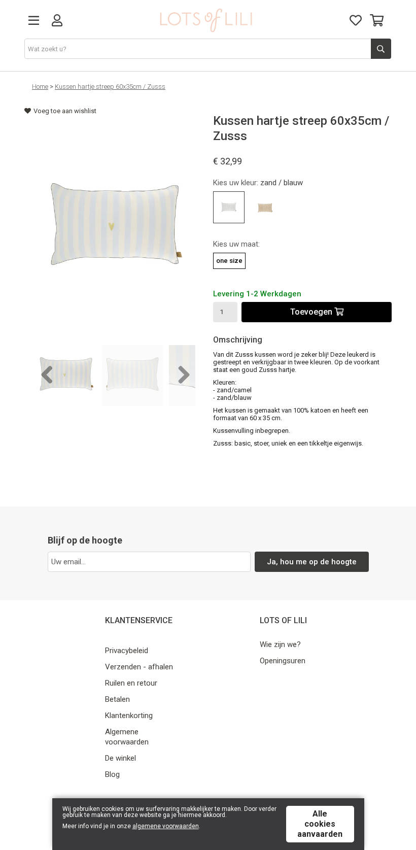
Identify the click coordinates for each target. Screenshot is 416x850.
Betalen (117, 699)
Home (40, 86)
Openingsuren (282, 660)
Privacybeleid (126, 650)
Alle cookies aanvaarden (319, 824)
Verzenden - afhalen (139, 666)
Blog (112, 774)
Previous (47, 375)
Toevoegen (312, 312)
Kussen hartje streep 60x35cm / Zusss (110, 86)
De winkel (120, 758)
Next (180, 375)
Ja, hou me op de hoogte (312, 561)
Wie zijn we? (280, 644)
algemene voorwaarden (165, 826)
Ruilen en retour (131, 683)
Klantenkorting (129, 715)
